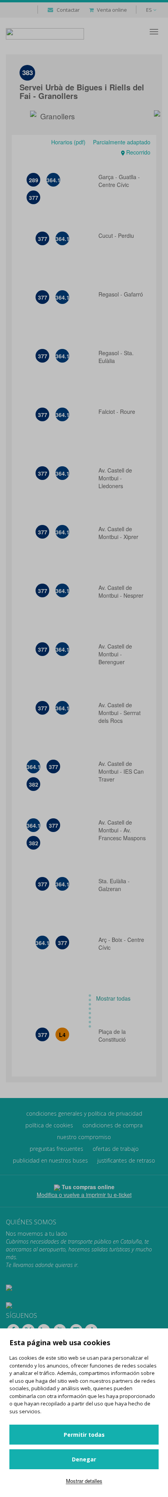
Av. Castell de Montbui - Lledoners (115, 478)
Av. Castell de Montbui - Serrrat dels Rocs (119, 712)
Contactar (68, 9)
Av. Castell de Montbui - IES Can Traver (121, 771)
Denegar (84, 1459)
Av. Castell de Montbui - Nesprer (120, 591)
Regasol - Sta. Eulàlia (116, 357)
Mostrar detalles (84, 1480)
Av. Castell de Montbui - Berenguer (115, 654)
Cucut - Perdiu (117, 235)
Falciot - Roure (117, 411)
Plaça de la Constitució (112, 1035)
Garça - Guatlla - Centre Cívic (119, 181)
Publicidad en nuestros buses (50, 1160)
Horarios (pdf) (68, 142)
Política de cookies (49, 1125)
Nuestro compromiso (84, 1137)
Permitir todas (84, 1434)
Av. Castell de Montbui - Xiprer (119, 533)
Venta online (112, 9)
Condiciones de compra (112, 1125)
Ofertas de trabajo (116, 1148)
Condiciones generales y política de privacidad (84, 1113)
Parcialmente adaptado (120, 142)
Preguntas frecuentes (56, 1148)
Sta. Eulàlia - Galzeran (114, 885)
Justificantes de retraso (126, 1160)
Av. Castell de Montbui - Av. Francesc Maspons (122, 830)
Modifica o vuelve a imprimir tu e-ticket (84, 1195)
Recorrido (137, 152)
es (149, 9)
